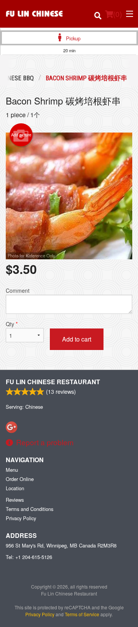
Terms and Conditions (29, 509)
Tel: (29, 557)
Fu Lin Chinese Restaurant (53, 381)
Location (15, 488)
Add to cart (76, 339)
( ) (117, 13)
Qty (12, 324)
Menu (12, 469)
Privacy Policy (21, 518)
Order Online (20, 479)
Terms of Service (82, 614)
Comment (18, 290)
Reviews (15, 499)
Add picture (21, 135)
